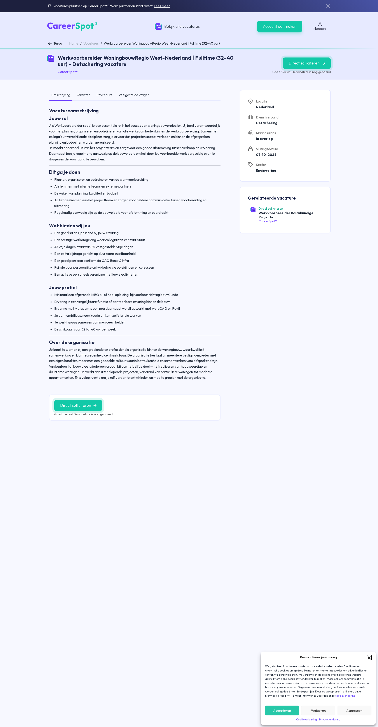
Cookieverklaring (306, 719)
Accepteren (282, 710)
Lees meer (162, 6)
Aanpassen (354, 710)
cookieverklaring (345, 695)
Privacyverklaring (329, 719)
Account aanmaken (279, 26)
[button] (369, 657)
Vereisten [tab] (83, 95)
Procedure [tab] (104, 95)
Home (73, 43)
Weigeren (318, 710)
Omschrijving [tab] (60, 95)
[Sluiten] (328, 6)
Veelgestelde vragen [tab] (134, 95)
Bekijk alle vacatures (182, 26)
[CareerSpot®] (72, 26)
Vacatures (91, 43)
